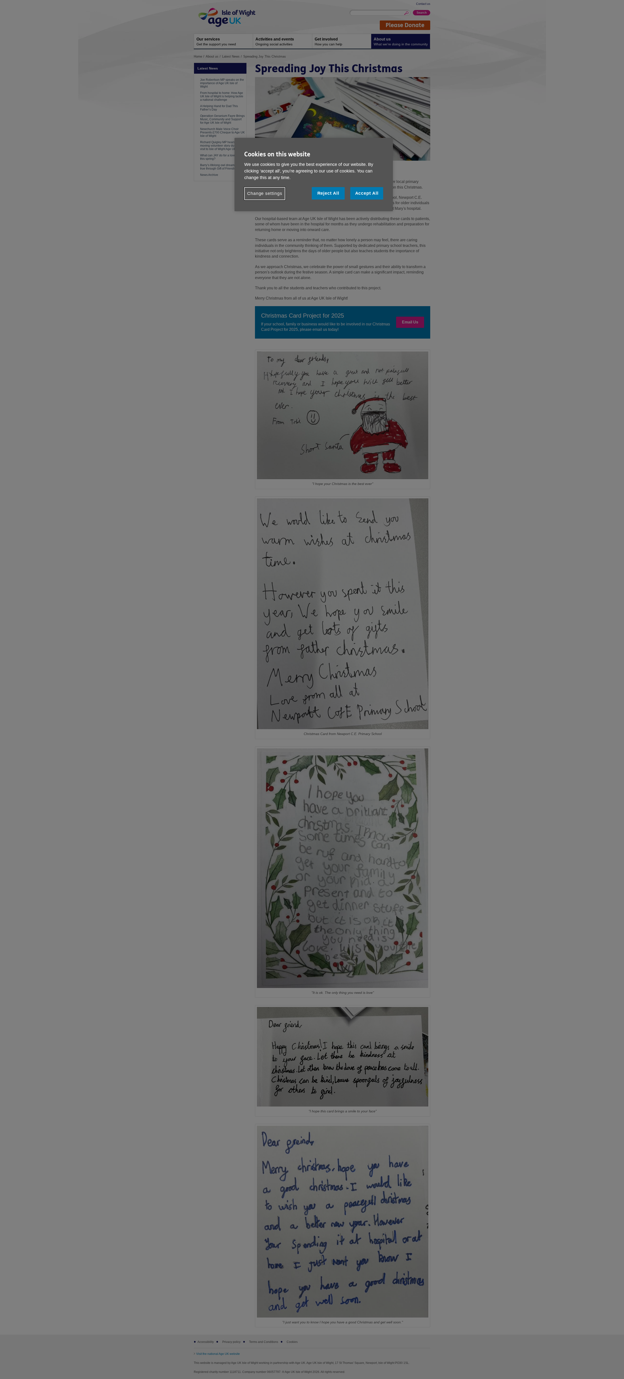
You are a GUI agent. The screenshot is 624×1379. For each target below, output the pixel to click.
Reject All (328, 193)
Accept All (367, 193)
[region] (313, 174)
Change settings (264, 193)
